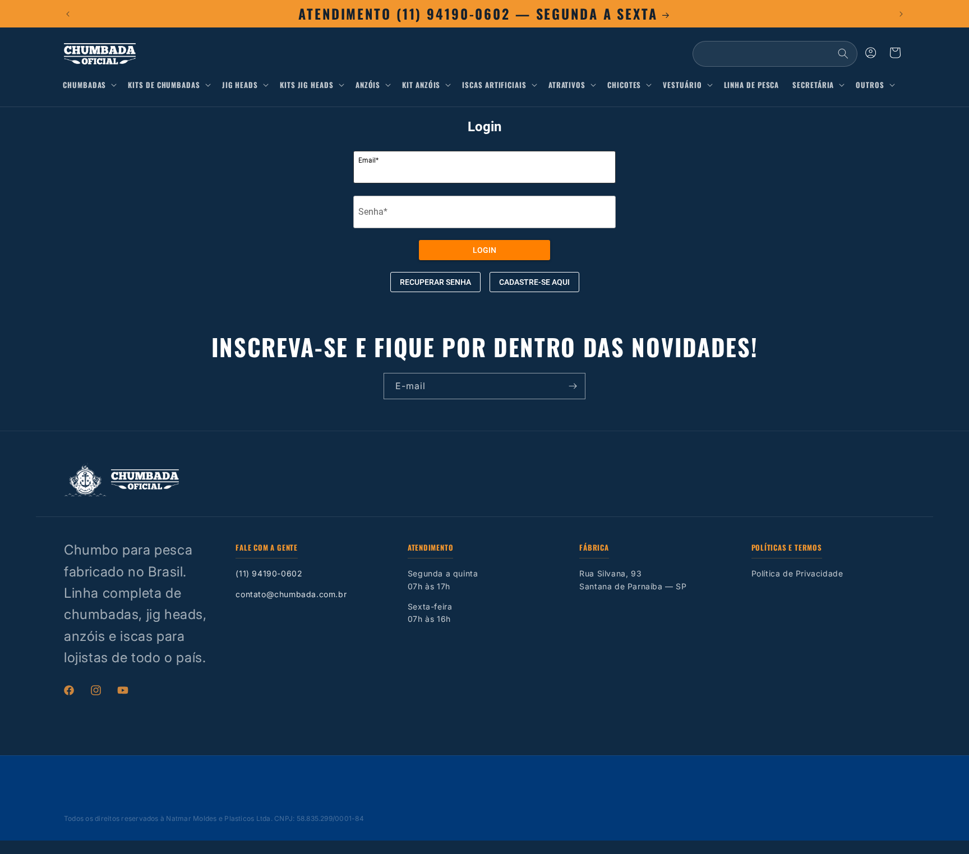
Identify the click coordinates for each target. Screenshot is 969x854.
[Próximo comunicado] (901, 14)
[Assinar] (572, 386)
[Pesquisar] (843, 54)
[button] (92, 85)
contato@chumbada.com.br (291, 594)
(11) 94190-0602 (269, 573)
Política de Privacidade (797, 573)
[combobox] (775, 54)
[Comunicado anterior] (68, 14)
